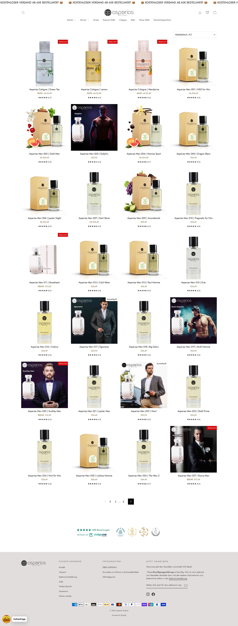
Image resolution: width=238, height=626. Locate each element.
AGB (61, 581)
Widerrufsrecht (65, 586)
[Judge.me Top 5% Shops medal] (155, 532)
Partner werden (65, 596)
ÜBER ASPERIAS (110, 567)
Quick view (44, 82)
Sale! (133, 19)
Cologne (123, 19)
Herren (83, 19)
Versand (62, 572)
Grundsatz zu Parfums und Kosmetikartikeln (121, 572)
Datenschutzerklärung (68, 577)
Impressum (63, 591)
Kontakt (62, 567)
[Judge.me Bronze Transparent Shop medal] (144, 532)
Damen (70, 19)
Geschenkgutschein (162, 19)
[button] (42, 98)
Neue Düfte (144, 19)
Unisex (96, 19)
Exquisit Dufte (109, 19)
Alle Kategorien (109, 577)
